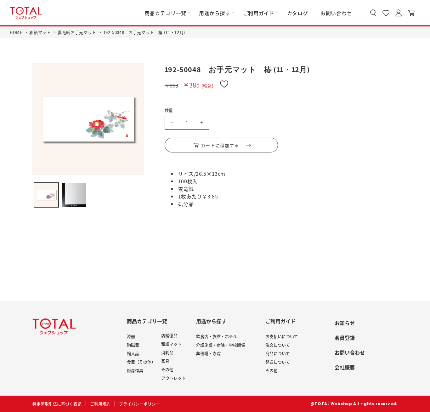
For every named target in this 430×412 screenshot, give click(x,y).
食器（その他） (141, 362)
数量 (169, 110)
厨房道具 (135, 370)
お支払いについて (281, 336)
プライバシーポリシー (139, 404)
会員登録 (345, 337)
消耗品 (167, 352)
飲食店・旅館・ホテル (216, 336)
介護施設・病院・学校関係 (220, 345)
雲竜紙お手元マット (77, 32)
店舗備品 (169, 335)
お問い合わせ (350, 352)
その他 (167, 369)
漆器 (131, 336)
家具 (165, 361)
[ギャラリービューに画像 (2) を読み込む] (74, 195)
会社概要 (345, 367)
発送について (277, 362)
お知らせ (345, 323)
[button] (165, 13)
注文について (277, 345)
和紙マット (40, 32)
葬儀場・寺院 (208, 353)
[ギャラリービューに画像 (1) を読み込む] (46, 195)
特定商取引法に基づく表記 (57, 404)
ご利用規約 (100, 404)
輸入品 (133, 353)
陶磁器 (133, 345)
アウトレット (173, 378)
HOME (16, 32)
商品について (277, 353)
